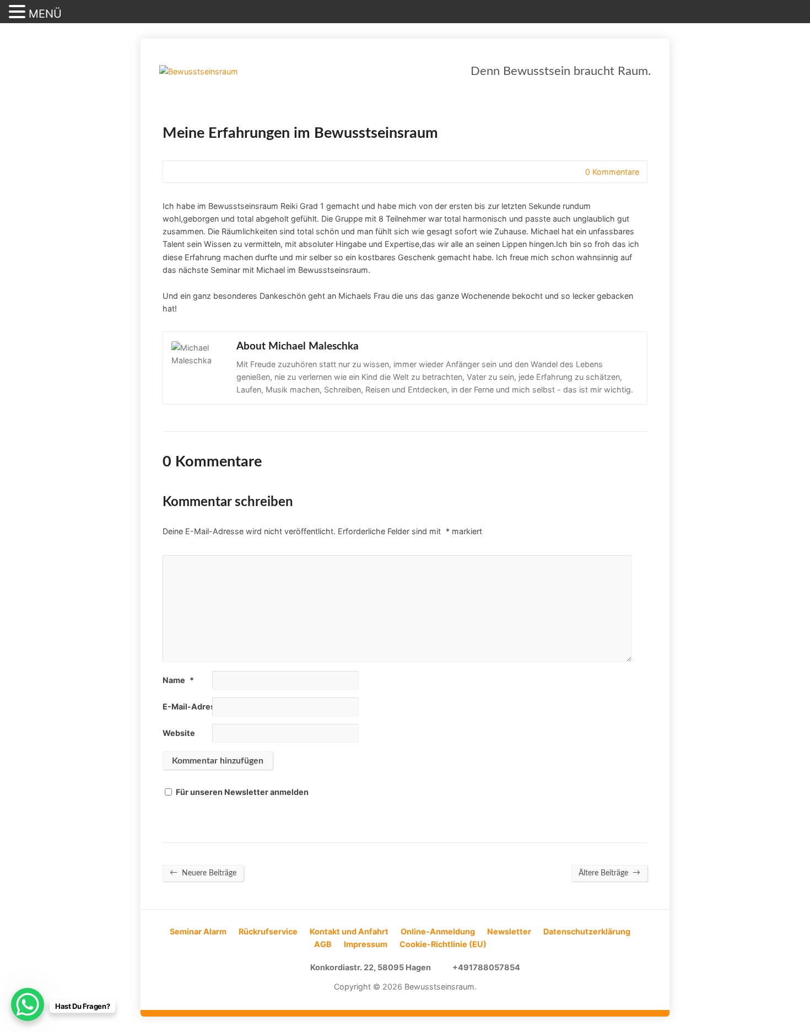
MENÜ (45, 13)
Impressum (365, 944)
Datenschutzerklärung (586, 931)
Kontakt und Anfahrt (349, 931)
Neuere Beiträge (203, 872)
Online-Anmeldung (438, 931)
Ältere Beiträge (609, 872)
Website (179, 733)
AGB (323, 944)
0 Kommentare (576, 171)
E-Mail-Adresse (198, 706)
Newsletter (509, 931)
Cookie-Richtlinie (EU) (443, 944)
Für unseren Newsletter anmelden (242, 792)
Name (178, 680)
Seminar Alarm (198, 931)
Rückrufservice (268, 931)
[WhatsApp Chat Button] (27, 1004)
